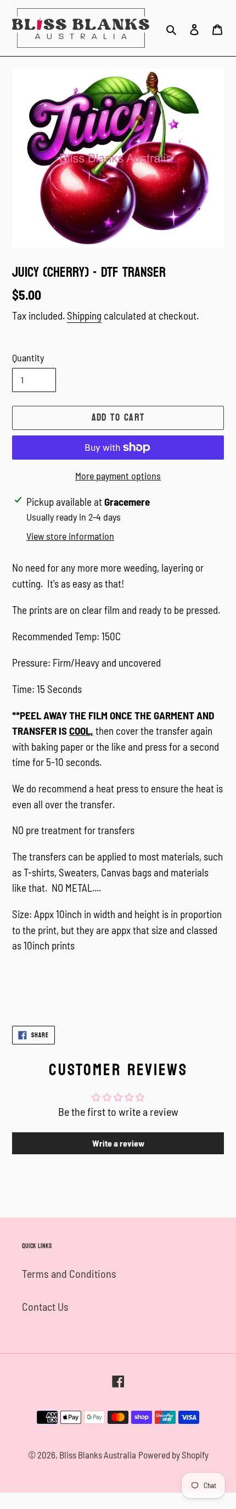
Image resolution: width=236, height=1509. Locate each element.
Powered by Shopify (173, 1454)
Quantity (28, 357)
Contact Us (45, 1306)
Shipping (84, 315)
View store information (70, 536)
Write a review (118, 1143)
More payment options (118, 476)
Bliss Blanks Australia (97, 1454)
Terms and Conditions (69, 1273)
